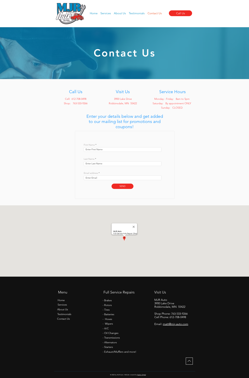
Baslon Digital (141, 375)
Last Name (89, 159)
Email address (91, 173)
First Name (89, 145)
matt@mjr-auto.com (175, 324)
